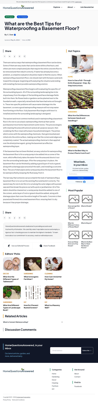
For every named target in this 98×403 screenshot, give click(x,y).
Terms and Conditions (18, 400)
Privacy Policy (7, 400)
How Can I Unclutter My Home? (53, 278)
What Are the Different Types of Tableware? (11, 279)
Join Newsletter (87, 7)
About (76, 374)
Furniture (55, 386)
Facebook (78, 386)
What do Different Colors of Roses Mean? (73, 225)
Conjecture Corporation (23, 397)
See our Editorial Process (20, 246)
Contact (77, 377)
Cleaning (49, 274)
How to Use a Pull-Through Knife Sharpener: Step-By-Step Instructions (79, 83)
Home (70, 77)
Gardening (28, 274)
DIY (25, 302)
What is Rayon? (86, 223)
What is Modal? (86, 206)
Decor (6, 274)
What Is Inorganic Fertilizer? (31, 278)
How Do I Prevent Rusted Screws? (31, 306)
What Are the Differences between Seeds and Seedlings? (79, 118)
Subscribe (81, 178)
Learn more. (78, 2)
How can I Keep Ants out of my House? (73, 244)
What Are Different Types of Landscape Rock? (11, 307)
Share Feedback (49, 246)
